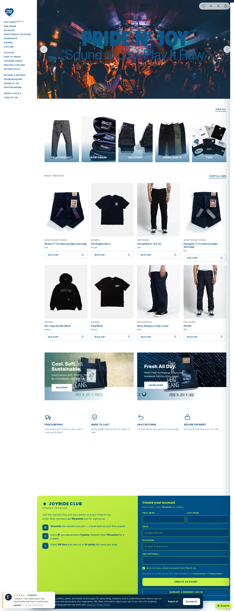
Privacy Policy (12, 93)
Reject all (173, 601)
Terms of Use (199, 573)
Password (148, 540)
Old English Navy (100, 243)
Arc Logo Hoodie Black (58, 325)
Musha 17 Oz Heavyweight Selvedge (66, 243)
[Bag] (225, 6)
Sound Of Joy (12, 83)
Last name (193, 513)
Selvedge (9, 30)
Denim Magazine (13, 79)
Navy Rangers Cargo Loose (153, 325)
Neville (187, 325)
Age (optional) (150, 554)
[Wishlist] (204, 6)
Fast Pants (14, 22)
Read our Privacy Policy (98, 604)
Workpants (10, 38)
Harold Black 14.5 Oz (149, 243)
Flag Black (97, 325)
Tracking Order (13, 61)
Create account (186, 581)
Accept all (191, 601)
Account (9, 52)
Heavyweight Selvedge (17, 34)
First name (148, 513)
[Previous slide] (43, 49)
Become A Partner (14, 75)
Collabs (9, 47)
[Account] (218, 6)
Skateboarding (13, 87)
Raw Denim (10, 26)
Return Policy (12, 69)
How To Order (12, 57)
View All (220, 109)
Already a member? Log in (186, 592)
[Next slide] (227, 49)
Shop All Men (217, 176)
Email (145, 526)
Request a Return (14, 65)
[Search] (211, 6)
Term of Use (11, 97)
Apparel (8, 42)
